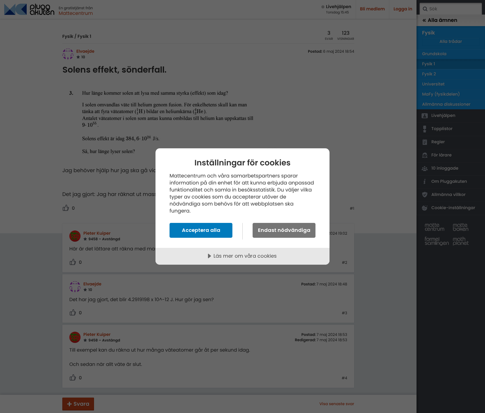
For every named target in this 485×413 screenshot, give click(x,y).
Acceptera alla (201, 230)
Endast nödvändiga (284, 230)
